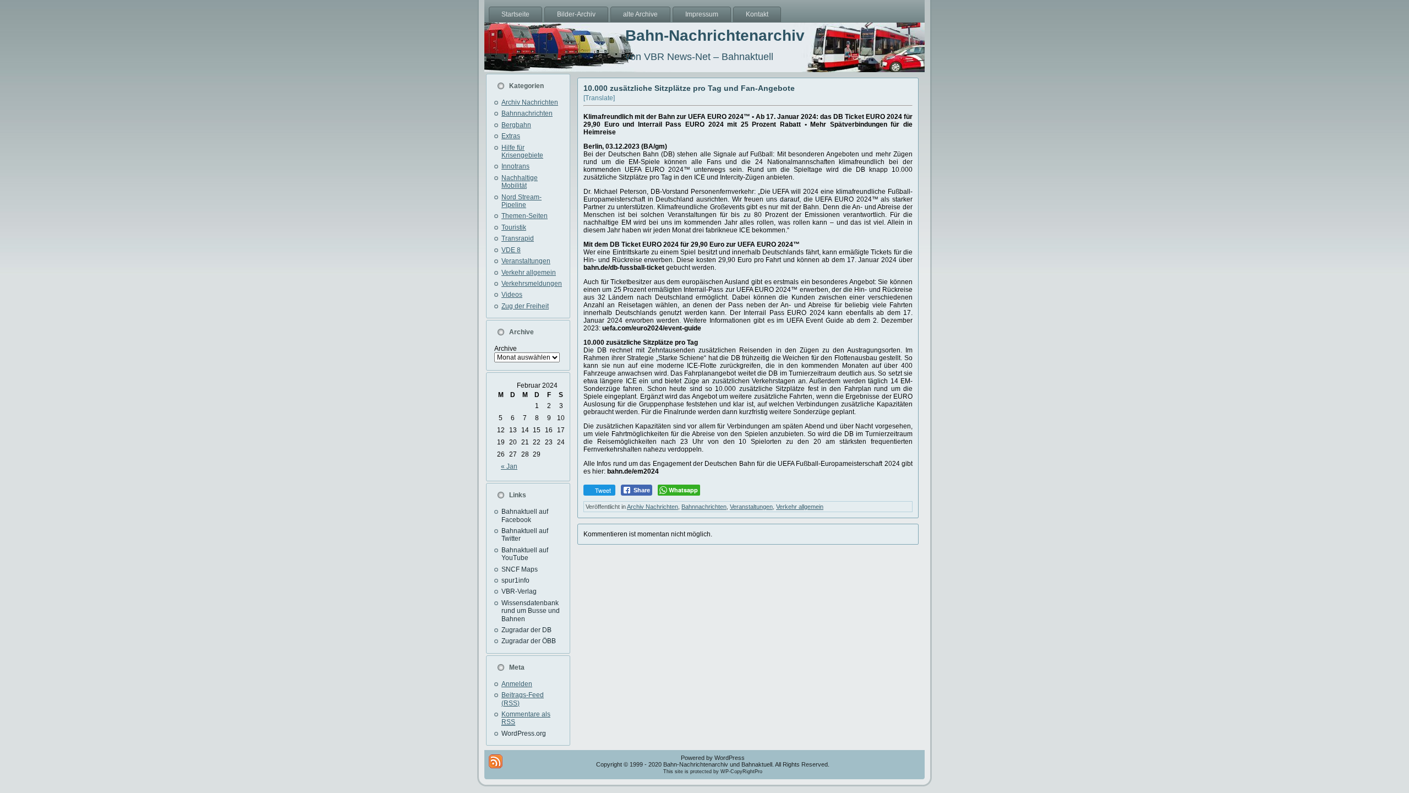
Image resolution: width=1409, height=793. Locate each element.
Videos (511, 294)
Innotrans (515, 166)
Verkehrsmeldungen (531, 283)
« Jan (509, 466)
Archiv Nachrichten (529, 102)
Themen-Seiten (524, 216)
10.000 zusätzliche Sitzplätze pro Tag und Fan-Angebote (689, 88)
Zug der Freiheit (525, 306)
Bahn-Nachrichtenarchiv (715, 35)
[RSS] (496, 761)
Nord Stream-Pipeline (521, 201)
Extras (510, 136)
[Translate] (599, 98)
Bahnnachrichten (527, 113)
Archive (505, 348)
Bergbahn (516, 125)
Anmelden (516, 684)
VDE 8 (511, 250)
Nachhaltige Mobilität (519, 181)
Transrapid (517, 238)
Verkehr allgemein (528, 272)
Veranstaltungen (525, 261)
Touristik (513, 227)
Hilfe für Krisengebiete (522, 151)
